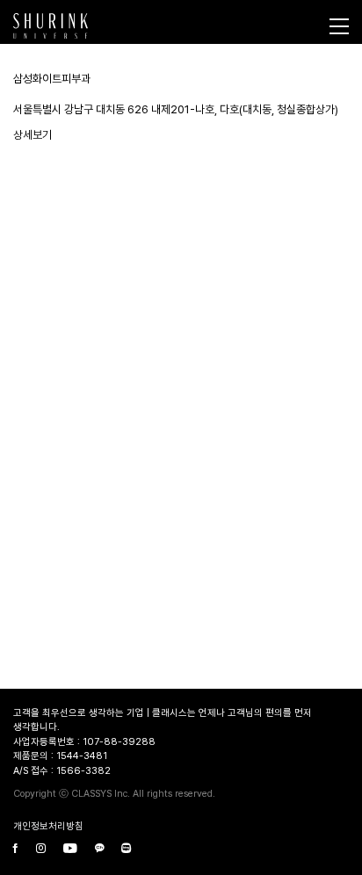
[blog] (126, 849)
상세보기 (32, 134)
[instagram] (40, 849)
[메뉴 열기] (339, 26)
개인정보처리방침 (48, 826)
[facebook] (15, 849)
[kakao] (99, 849)
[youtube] (70, 849)
